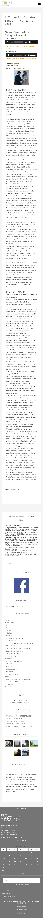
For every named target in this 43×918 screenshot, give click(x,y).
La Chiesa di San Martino (14, 638)
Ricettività (8, 658)
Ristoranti (9, 671)
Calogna (8, 630)
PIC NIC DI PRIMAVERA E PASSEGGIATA (19, 726)
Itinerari (8, 676)
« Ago (2, 870)
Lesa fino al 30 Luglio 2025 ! (15, 724)
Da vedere (8, 635)
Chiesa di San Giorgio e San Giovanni (18, 648)
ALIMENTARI (10, 666)
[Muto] (30, 42)
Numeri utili (5, 891)
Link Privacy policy (21, 909)
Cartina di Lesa (6, 893)
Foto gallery (9, 684)
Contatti (8, 687)
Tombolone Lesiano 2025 (13, 718)
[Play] (7, 42)
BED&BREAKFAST (12, 669)
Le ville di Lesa (11, 656)
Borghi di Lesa (10, 622)
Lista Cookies (21, 913)
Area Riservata (21, 906)
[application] (21, 42)
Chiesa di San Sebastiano (14, 651)
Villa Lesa (9, 633)
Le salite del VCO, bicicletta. (16, 682)
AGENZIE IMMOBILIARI (14, 661)
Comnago (9, 628)
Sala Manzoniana (12, 641)
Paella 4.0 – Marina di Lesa (14, 721)
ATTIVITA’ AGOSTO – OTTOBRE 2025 (18, 716)
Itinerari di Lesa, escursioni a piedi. (18, 679)
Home (7, 620)
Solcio (8, 625)
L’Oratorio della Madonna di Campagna (19, 643)
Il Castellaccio (11, 646)
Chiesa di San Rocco (13, 653)
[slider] (34, 42)
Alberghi (9, 664)
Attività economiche (13, 674)
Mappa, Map (20, 68)
